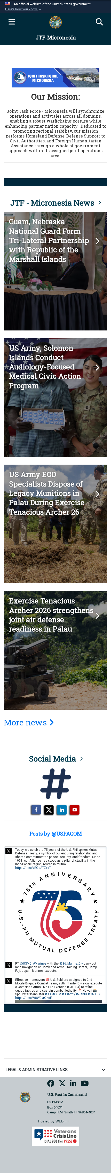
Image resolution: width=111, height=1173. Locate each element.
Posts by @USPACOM (55, 833)
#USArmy (68, 994)
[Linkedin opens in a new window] (73, 1085)
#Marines (39, 963)
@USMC (25, 963)
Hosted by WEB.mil (53, 1121)
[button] (23, 9)
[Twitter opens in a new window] (62, 1085)
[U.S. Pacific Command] (25, 1097)
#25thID (81, 994)
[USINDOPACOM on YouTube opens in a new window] (85, 1085)
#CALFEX (94, 994)
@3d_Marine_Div (71, 963)
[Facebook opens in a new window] (50, 1085)
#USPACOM (53, 994)
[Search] (99, 22)
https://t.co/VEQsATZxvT (33, 868)
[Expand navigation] (11, 22)
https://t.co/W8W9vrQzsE (33, 998)
